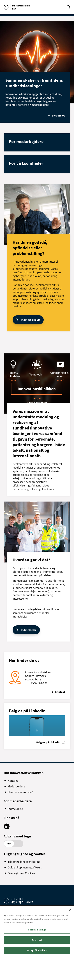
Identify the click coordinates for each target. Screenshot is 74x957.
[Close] (70, 910)
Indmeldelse (28, 630)
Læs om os (58, 115)
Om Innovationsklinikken (23, 773)
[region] (37, 931)
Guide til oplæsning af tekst (24, 867)
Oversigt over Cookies (21, 873)
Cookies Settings (37, 929)
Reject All (37, 940)
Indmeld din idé (30, 320)
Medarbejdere (16, 786)
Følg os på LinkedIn (48, 742)
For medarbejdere (18, 801)
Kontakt (60, 692)
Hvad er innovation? (20, 792)
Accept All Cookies (37, 950)
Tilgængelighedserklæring (24, 862)
